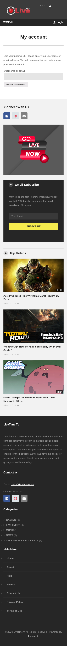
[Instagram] (15, 115)
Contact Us (13, 593)
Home (10, 558)
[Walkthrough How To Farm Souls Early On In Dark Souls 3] (33, 326)
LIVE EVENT (13, 525)
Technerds (33, 636)
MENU (9, 22)
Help (9, 575)
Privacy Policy (15, 602)
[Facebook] (6, 115)
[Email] (24, 115)
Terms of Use (14, 610)
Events (11, 584)
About (10, 567)
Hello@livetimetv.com (22, 484)
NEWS (9, 535)
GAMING (11, 520)
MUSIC (10, 530)
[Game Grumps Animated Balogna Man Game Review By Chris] (33, 377)
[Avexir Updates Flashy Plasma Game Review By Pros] (33, 275)
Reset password (15, 84)
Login (60, 22)
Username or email (14, 70)
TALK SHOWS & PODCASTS (22, 540)
